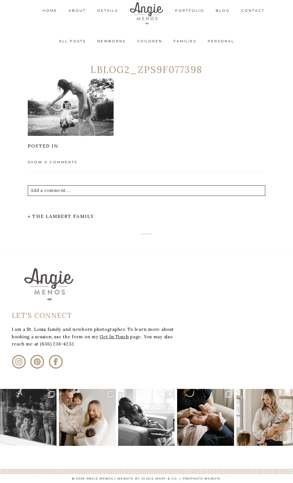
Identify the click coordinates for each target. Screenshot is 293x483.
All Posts (72, 41)
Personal (221, 41)
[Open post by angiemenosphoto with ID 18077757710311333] (28, 417)
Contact (253, 10)
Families (185, 41)
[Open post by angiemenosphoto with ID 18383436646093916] (87, 417)
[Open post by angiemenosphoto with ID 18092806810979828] (205, 417)
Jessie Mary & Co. (159, 478)
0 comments (52, 162)
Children (149, 41)
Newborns (111, 41)
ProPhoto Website (202, 478)
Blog (223, 10)
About (77, 10)
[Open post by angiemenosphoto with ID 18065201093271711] (146, 417)
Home (50, 10)
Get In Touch (114, 336)
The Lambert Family (63, 216)
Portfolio (189, 10)
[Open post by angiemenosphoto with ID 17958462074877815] (264, 417)
